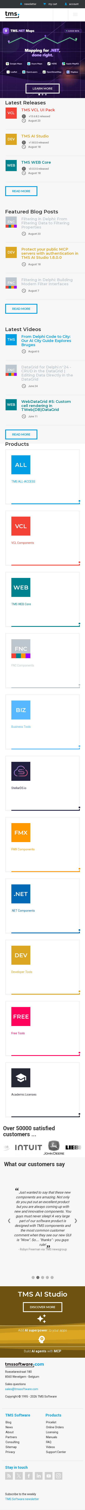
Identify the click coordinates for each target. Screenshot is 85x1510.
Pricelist (51, 1422)
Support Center (56, 1452)
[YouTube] (48, 1476)
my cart (52, 4)
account (74, 4)
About (10, 1432)
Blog (8, 1422)
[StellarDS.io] (20, 772)
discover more (42, 1307)
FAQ (48, 1442)
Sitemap (11, 1447)
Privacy (10, 1452)
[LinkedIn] (38, 1476)
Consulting (12, 1442)
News (9, 1427)
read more (21, 191)
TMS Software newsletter (22, 1499)
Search (60, 14)
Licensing (52, 1432)
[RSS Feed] (9, 1476)
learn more (43, 88)
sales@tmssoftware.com (21, 1389)
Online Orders (55, 1427)
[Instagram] (58, 1476)
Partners (11, 1437)
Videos (50, 1447)
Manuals (51, 1437)
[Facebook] (29, 1476)
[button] (39, 94)
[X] (19, 1476)
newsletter (30, 4)
